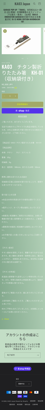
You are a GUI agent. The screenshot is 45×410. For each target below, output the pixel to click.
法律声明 (35, 404)
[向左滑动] (17, 58)
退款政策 (33, 401)
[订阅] (37, 355)
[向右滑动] (27, 58)
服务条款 (12, 404)
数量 (3, 91)
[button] (4, 3)
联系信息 (27, 404)
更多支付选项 (22, 116)
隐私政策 (40, 401)
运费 (15, 87)
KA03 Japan (11, 401)
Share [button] (6, 319)
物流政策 (19, 404)
